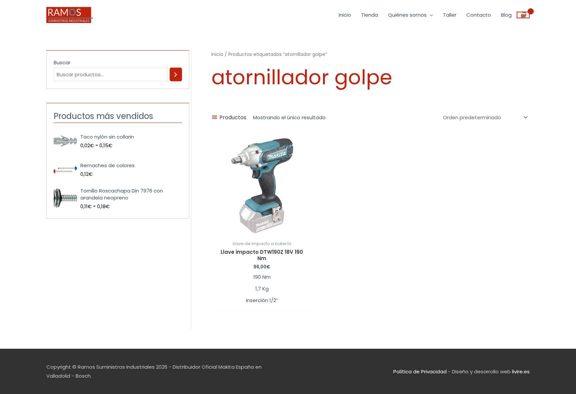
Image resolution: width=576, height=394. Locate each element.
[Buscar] (176, 74)
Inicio (217, 54)
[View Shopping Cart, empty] (523, 15)
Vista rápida (262, 231)
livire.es (521, 371)
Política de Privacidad (420, 371)
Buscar (62, 62)
